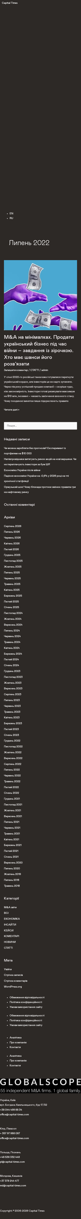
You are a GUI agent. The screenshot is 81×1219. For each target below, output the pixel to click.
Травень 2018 (12, 886)
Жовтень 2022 (12, 752)
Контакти (15, 1047)
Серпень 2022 (12, 764)
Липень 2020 (12, 868)
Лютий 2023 (11, 729)
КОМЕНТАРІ (11, 936)
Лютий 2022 (11, 787)
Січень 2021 (11, 857)
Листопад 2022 (13, 746)
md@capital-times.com (13, 1185)
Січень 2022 (11, 793)
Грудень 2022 (12, 740)
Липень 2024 (12, 630)
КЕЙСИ (9, 930)
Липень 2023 (12, 700)
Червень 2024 (12, 636)
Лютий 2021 (11, 851)
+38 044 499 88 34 (11, 1110)
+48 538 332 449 (10, 1157)
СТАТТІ (34, 370)
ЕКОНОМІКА (12, 919)
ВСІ (6, 913)
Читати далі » (11, 409)
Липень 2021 (11, 822)
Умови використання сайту (26, 1007)
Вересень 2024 (13, 625)
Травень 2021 (12, 833)
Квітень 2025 (12, 590)
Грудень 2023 (12, 671)
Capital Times (10, 3)
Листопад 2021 (13, 804)
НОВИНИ (10, 942)
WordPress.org (13, 986)
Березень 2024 (13, 654)
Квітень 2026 (12, 543)
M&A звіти (10, 907)
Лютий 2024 (11, 659)
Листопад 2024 (13, 613)
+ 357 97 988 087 (10, 1133)
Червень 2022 (12, 775)
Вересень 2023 (13, 688)
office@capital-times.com (14, 1114)
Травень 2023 (12, 712)
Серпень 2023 (12, 694)
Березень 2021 (12, 845)
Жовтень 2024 (12, 619)
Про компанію (18, 1042)
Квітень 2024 (12, 648)
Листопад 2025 (13, 561)
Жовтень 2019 (12, 874)
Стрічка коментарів (15, 981)
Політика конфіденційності (26, 1002)
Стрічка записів (13, 975)
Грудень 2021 (12, 799)
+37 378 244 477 (9, 1181)
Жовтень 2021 (12, 810)
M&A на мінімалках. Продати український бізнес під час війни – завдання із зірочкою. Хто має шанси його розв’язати (39, 351)
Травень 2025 (12, 584)
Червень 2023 (12, 706)
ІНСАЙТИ (10, 924)
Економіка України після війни (22, 470)
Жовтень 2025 (12, 566)
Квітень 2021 (11, 839)
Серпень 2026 (12, 526)
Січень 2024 (11, 665)
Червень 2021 (12, 828)
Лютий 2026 (11, 549)
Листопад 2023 (13, 677)
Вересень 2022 (13, 758)
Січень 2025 (11, 607)
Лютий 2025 (11, 601)
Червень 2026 (12, 537)
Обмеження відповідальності (27, 997)
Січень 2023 (11, 735)
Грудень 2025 (12, 555)
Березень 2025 (13, 596)
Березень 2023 (13, 723)
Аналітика (15, 1037)
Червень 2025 (12, 578)
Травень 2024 (12, 642)
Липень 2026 (12, 532)
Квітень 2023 (12, 717)
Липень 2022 (12, 769)
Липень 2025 (12, 572)
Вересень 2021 (13, 816)
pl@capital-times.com (12, 1162)
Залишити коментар (16, 370)
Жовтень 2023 (12, 683)
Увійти (8, 969)
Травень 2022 (12, 781)
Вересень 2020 (13, 862)
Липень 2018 (11, 880)
